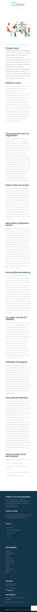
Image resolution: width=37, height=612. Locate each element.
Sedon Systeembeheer (13, 530)
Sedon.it (8, 609)
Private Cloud (11, 533)
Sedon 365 (10, 527)
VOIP (8, 535)
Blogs (8, 538)
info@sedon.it (10, 590)
